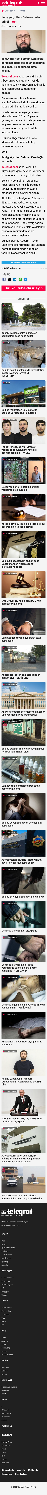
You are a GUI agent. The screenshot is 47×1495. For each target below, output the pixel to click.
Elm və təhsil (6, 1311)
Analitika (5, 1265)
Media (4, 1321)
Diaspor (5, 1244)
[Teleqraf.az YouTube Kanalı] (23, 287)
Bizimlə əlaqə (21, 1474)
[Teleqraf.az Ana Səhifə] (12, 3)
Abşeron (5, 1452)
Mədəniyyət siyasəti (9, 1387)
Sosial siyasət (7, 1308)
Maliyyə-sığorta (7, 1285)
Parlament (6, 1251)
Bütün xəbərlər (8, 1470)
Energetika (6, 1281)
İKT (3, 1288)
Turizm (4, 1295)
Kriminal (5, 1371)
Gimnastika (6, 1410)
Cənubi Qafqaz (7, 1355)
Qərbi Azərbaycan (8, 1248)
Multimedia (33, 1470)
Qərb (3, 1456)
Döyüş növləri (7, 1413)
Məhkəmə (5, 1367)
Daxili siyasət (7, 1258)
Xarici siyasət (7, 1255)
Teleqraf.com (10, 76)
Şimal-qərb (6, 1445)
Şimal (4, 1449)
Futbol (4, 1420)
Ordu (3, 1241)
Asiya (4, 1344)
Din (3, 1325)
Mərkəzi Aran (7, 1442)
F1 (3, 1406)
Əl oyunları (6, 1417)
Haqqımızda (7, 1474)
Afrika (4, 1337)
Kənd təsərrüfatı (8, 1278)
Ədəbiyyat (5, 1390)
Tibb (3, 1318)
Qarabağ (5, 1262)
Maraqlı (4, 1374)
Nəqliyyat (5, 1292)
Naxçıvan (5, 1463)
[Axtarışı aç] (38, 3)
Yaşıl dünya (6, 1314)
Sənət (4, 1394)
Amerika (5, 1341)
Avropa (4, 1351)
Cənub (4, 1459)
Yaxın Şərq (6, 1348)
